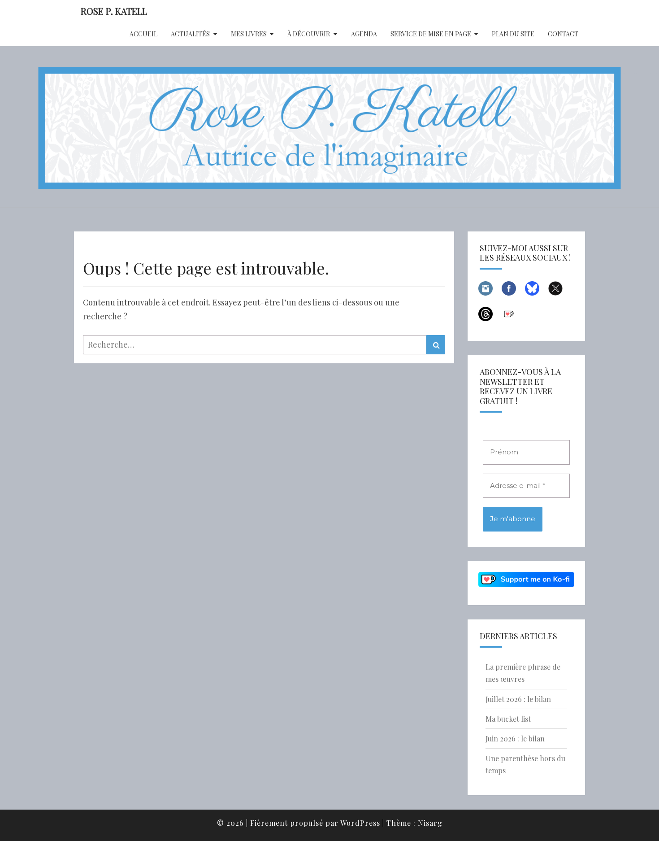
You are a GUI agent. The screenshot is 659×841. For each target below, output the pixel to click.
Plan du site (513, 34)
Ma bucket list (508, 718)
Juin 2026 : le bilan (515, 738)
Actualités (190, 34)
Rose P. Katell (114, 11)
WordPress (360, 823)
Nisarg (430, 823)
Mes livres (249, 34)
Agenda (364, 34)
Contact (563, 34)
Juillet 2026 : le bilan (518, 699)
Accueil (143, 34)
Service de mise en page (430, 34)
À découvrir (308, 34)
